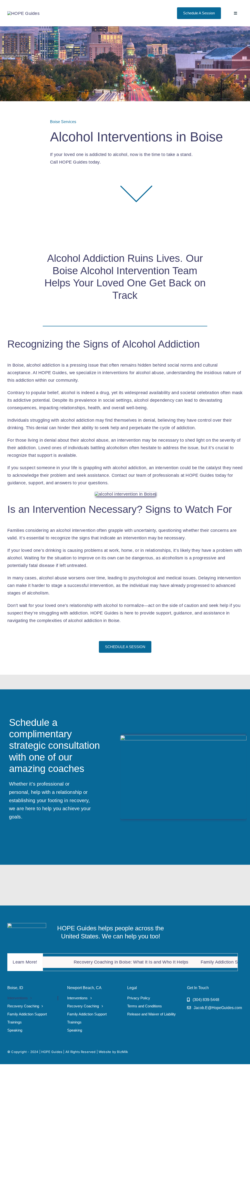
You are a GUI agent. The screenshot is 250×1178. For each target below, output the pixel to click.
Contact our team (129, 475)
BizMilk (122, 1052)
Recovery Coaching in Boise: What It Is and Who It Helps (110, 962)
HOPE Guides (51, 1052)
